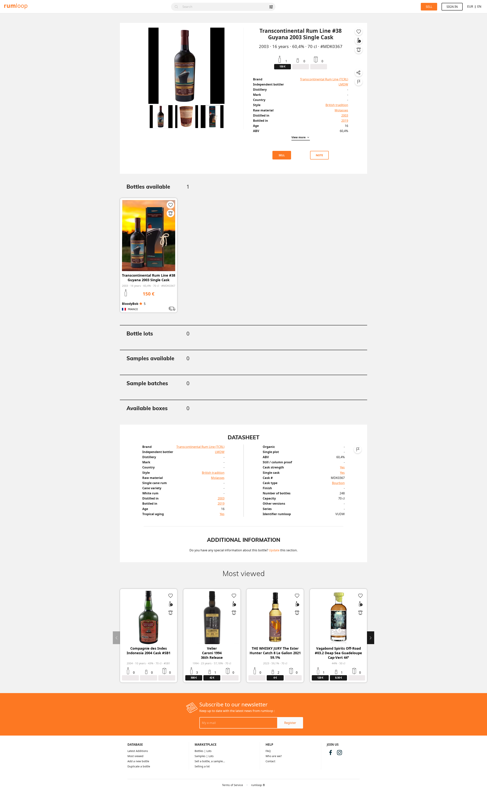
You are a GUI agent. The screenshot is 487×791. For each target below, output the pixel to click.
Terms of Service (232, 785)
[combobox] (227, 7)
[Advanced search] (271, 6)
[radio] (140, 303)
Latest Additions (137, 751)
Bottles (199, 751)
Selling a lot (202, 766)
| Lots (208, 751)
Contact (270, 761)
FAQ (268, 751)
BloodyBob (130, 304)
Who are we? (274, 756)
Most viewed (135, 756)
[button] (161, 116)
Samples (200, 756)
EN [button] (479, 6)
